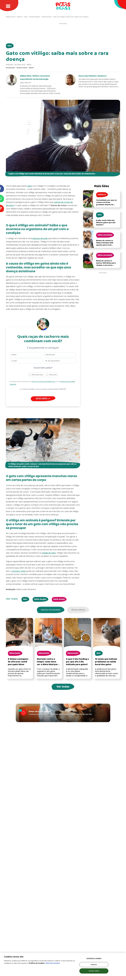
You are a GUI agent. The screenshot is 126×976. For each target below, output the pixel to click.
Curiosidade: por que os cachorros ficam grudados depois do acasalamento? (106, 203)
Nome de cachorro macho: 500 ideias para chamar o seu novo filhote (106, 264)
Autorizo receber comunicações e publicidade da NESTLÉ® (44, 389)
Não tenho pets (37, 374)
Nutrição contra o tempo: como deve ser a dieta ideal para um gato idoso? (48, 663)
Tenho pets (53, 374)
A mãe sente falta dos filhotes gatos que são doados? (105, 222)
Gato (9, 45)
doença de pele (40, 238)
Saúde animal (59, 599)
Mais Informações (53, 963)
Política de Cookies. (37, 963)
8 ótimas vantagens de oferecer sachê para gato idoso (18, 661)
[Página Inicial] (63, 6)
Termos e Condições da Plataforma (43, 381)
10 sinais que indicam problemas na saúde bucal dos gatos (106, 661)
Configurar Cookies (93, 958)
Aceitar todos (94, 971)
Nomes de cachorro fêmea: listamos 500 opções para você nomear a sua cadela (105, 244)
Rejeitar (94, 964)
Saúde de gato (40, 599)
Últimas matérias (78, 609)
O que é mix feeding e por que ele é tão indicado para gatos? (77, 661)
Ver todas (63, 686)
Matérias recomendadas (50, 609)
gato (29, 186)
